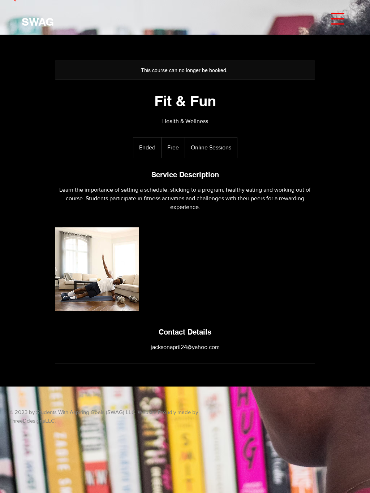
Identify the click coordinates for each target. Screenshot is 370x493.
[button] (337, 19)
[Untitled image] (97, 269)
